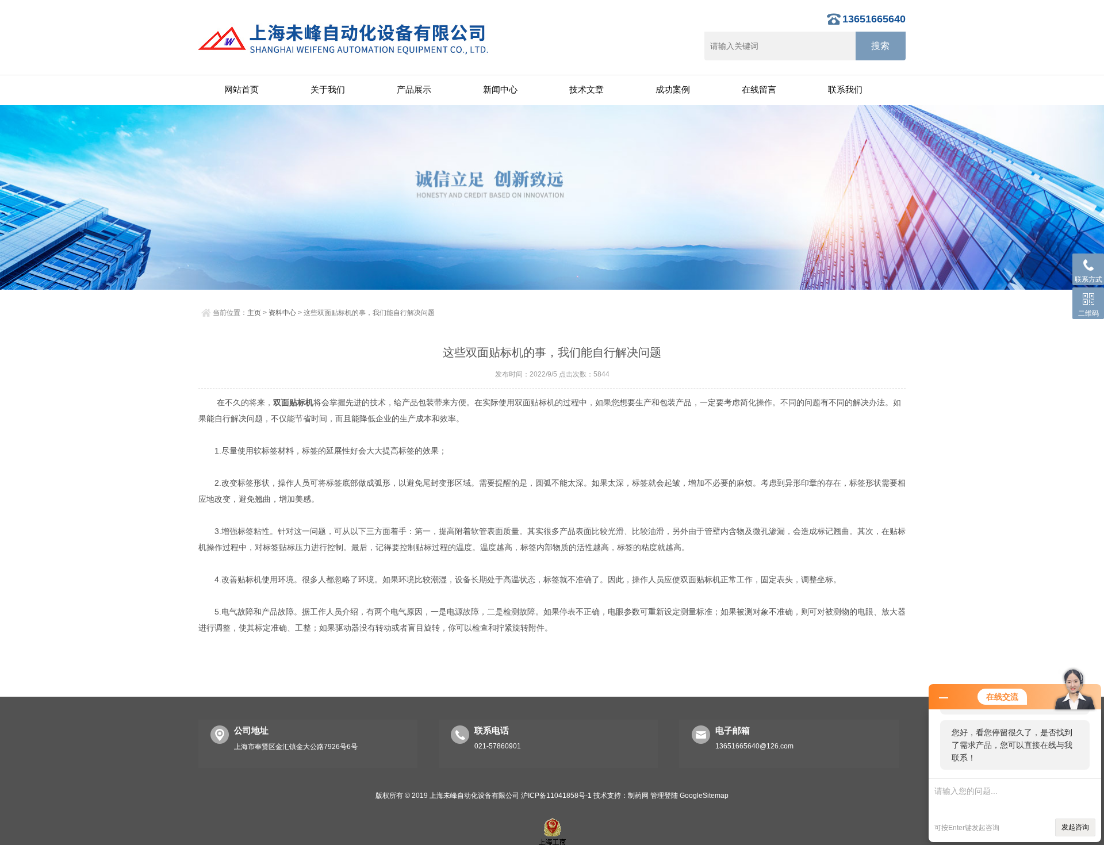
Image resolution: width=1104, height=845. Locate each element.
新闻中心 (500, 89)
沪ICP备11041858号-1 (556, 796)
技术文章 (586, 89)
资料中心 (282, 313)
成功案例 (673, 89)
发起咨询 (1075, 827)
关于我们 (327, 89)
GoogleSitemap (704, 796)
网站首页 (241, 89)
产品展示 (414, 89)
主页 (254, 313)
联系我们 (845, 89)
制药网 (638, 796)
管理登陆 (664, 796)
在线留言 (759, 89)
